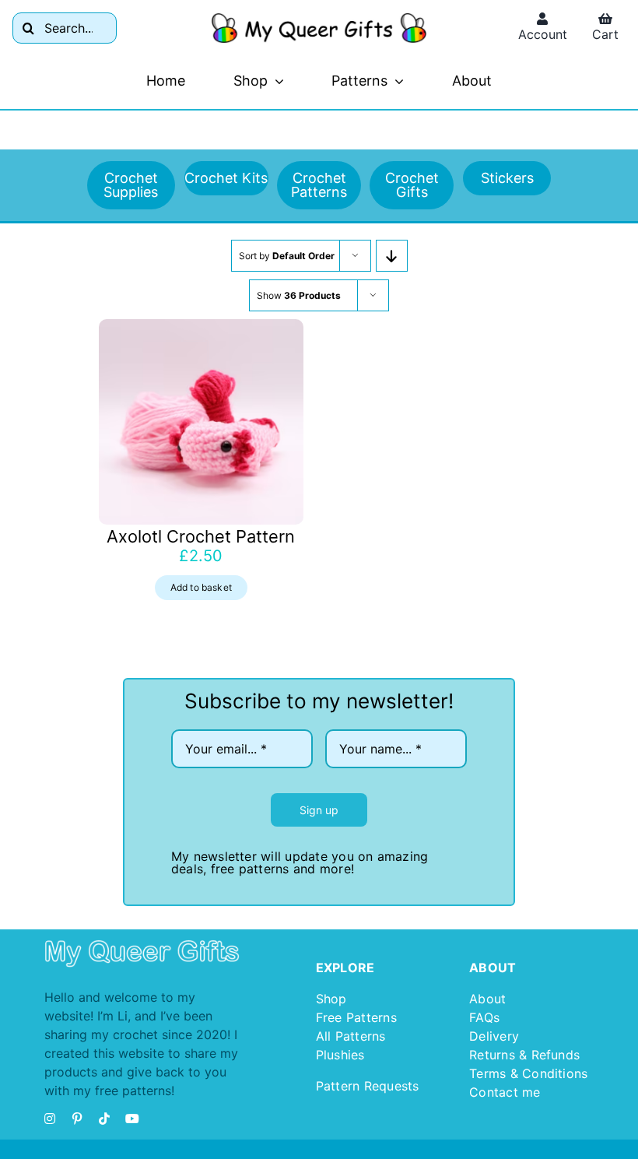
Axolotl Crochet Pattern (201, 536)
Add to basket (201, 587)
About (487, 998)
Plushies (340, 1054)
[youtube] (132, 1118)
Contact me (504, 1092)
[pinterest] (77, 1118)
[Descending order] (392, 256)
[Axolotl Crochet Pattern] (201, 421)
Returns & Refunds (524, 1054)
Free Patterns (356, 1017)
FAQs (484, 1017)
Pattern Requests (367, 1086)
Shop (331, 998)
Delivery (494, 1036)
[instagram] (49, 1118)
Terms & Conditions (528, 1073)
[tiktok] (104, 1118)
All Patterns (351, 1036)
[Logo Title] (319, 19)
